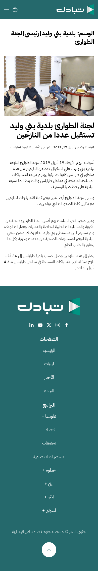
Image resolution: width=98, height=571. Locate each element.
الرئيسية (49, 350)
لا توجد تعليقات (21, 147)
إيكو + (49, 497)
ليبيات (49, 364)
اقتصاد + (49, 430)
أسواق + (49, 510)
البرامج (49, 391)
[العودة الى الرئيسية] (75, 9)
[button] (6, 9)
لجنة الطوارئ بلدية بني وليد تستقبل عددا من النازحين (52, 130)
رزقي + (49, 484)
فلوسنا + (49, 416)
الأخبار (36, 147)
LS (86, 147)
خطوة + (49, 470)
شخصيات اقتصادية (49, 456)
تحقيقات (49, 443)
